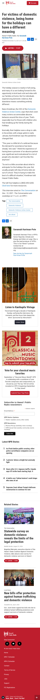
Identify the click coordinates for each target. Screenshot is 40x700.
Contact (6, 666)
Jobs (5, 679)
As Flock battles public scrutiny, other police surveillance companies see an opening (20, 451)
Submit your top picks (20, 393)
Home (6, 652)
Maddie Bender (8, 546)
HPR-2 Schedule (9, 661)
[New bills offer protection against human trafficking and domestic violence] (19, 577)
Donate (33, 3)
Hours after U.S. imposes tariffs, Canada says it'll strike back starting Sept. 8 (21, 470)
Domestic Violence (15, 205)
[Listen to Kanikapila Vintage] (20, 285)
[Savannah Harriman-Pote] (6, 233)
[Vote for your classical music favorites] (20, 348)
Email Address (9, 411)
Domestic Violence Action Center (19, 210)
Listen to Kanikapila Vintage (20, 307)
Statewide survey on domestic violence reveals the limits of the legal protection (18, 536)
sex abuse (12, 214)
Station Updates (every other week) (17, 420)
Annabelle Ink (8, 605)
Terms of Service (9, 670)
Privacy (6, 674)
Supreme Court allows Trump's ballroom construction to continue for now (20, 488)
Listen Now (20, 322)
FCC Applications (9, 687)
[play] (3, 697)
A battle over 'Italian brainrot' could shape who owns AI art (21, 479)
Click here (6, 186)
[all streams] (37, 697)
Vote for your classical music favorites (20, 372)
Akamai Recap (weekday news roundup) (18, 425)
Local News (7, 590)
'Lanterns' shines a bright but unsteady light (20, 461)
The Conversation (28, 190)
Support (6, 683)
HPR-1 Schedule (9, 657)
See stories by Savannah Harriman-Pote (22, 254)
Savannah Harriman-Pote (24, 229)
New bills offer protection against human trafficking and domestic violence (20, 596)
